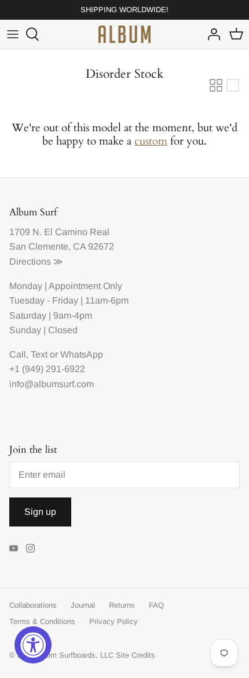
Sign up (40, 512)
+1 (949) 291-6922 (47, 369)
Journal (83, 605)
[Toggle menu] (12, 34)
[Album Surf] (124, 34)
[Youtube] (13, 548)
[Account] (211, 34)
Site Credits (135, 655)
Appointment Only (85, 286)
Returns (122, 605)
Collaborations (33, 605)
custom (150, 141)
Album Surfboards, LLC (74, 655)
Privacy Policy (113, 621)
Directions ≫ (36, 261)
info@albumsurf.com (51, 384)
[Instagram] (30, 548)
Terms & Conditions (42, 621)
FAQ (156, 605)
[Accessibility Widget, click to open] (33, 644)
